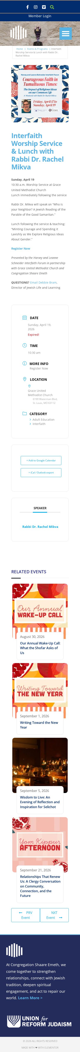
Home (19, 48)
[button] (65, 33)
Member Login (40, 16)
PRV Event (26, 915)
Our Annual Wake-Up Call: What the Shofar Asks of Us (40, 648)
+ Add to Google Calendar (41, 460)
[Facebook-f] (27, 7)
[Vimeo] (44, 7)
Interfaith (39, 424)
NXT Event (51, 915)
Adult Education (44, 419)
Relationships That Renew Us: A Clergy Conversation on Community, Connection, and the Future (40, 886)
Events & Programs (37, 48)
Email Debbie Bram (43, 282)
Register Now (20, 248)
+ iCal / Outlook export (41, 472)
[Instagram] (36, 7)
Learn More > (30, 997)
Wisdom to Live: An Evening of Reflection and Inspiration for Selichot (40, 802)
